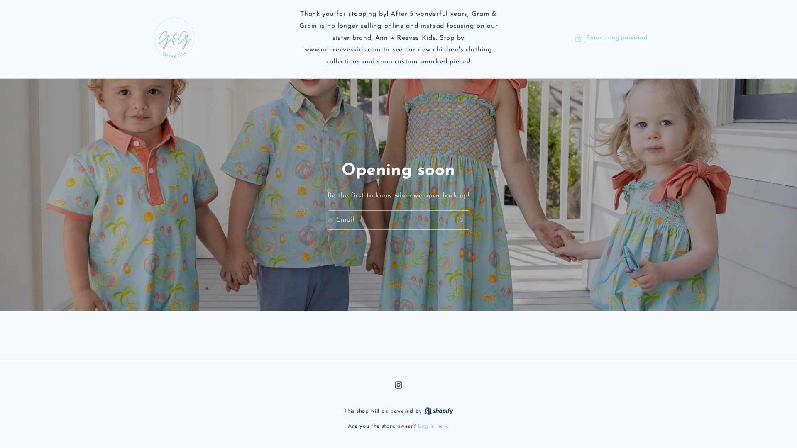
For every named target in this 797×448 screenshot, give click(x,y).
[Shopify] (438, 411)
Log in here (433, 426)
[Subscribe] (460, 220)
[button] (611, 38)
